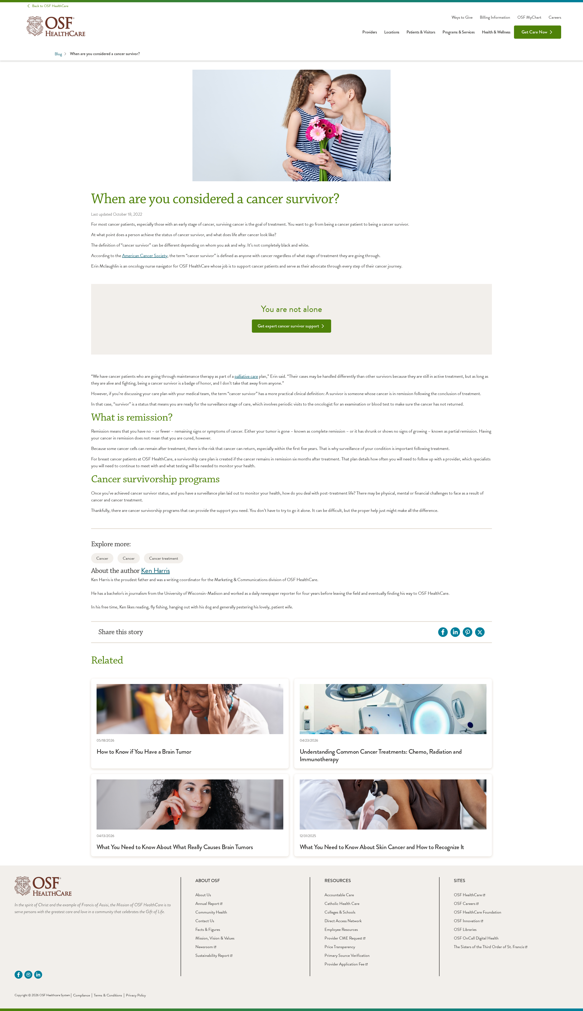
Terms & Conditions (108, 995)
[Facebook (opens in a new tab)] (19, 975)
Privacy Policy (136, 995)
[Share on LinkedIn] (455, 632)
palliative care (246, 376)
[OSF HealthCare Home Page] (56, 26)
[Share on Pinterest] (467, 632)
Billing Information (495, 17)
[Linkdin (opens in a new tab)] (38, 975)
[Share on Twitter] (480, 632)
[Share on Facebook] (443, 632)
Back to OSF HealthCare (50, 6)
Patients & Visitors (421, 32)
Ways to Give (462, 17)
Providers (369, 32)
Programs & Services (458, 32)
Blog (58, 54)
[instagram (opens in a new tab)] (28, 975)
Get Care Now (534, 32)
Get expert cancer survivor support (288, 326)
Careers (555, 17)
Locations (391, 32)
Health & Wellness (496, 32)
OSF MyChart (529, 17)
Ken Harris (155, 570)
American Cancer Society (144, 255)
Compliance (81, 995)
